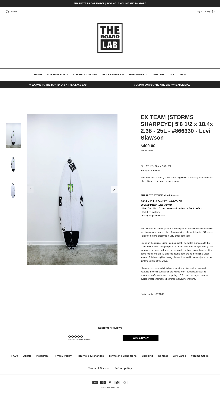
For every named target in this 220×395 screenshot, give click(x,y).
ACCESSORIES (112, 74)
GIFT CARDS (178, 74)
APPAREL (159, 74)
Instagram (42, 355)
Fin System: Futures (151, 170)
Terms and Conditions (122, 355)
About (27, 355)
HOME (38, 74)
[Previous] (30, 189)
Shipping (147, 355)
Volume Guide (199, 355)
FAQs (14, 355)
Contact (163, 355)
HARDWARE (137, 74)
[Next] (114, 189)
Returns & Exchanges (90, 355)
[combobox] (17, 12)
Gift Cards (179, 355)
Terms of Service (98, 368)
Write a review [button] (140, 338)
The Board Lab (113, 388)
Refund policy (123, 368)
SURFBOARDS (56, 74)
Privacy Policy (63, 355)
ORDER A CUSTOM (85, 74)
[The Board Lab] (110, 38)
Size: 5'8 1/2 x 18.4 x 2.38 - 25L (156, 166)
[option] (72, 189)
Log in (199, 12)
